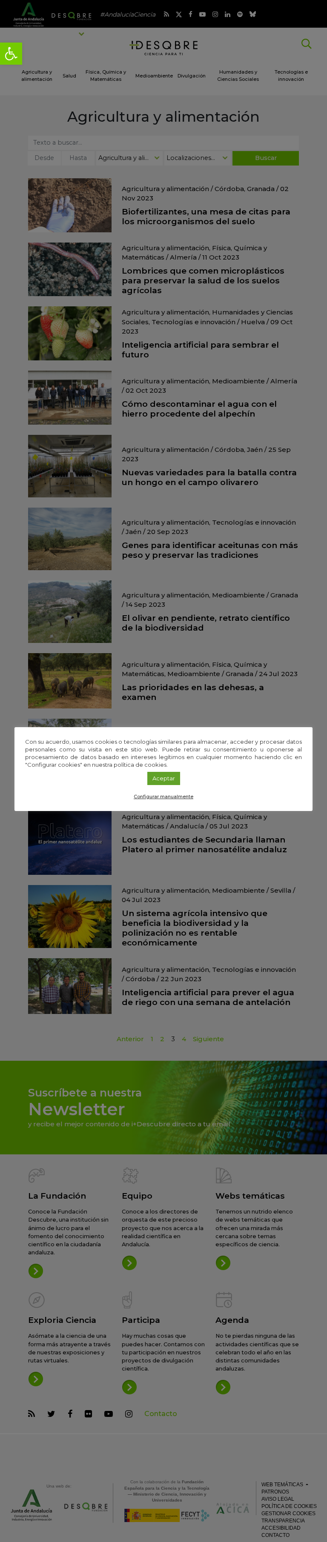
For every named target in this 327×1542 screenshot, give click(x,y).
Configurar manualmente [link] (163, 797)
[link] (11, 54)
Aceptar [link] (163, 778)
